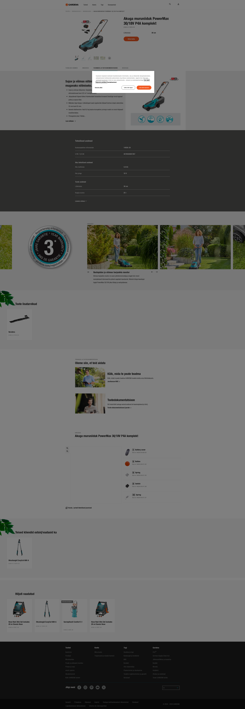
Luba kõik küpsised (144, 87)
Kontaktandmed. (112, 82)
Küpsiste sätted (98, 87)
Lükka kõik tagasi (128, 87)
